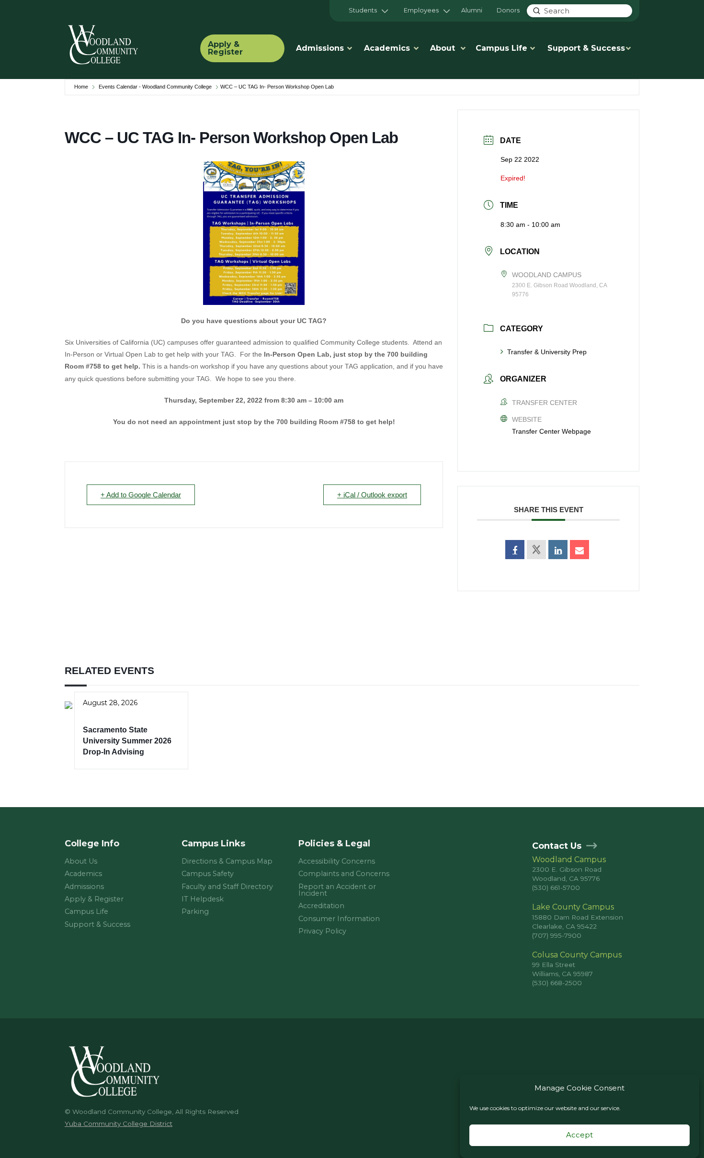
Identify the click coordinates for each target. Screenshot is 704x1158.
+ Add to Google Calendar (141, 495)
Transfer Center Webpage (551, 431)
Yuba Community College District (118, 1123)
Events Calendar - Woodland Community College (155, 87)
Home (81, 87)
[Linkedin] (558, 549)
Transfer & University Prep (547, 352)
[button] (368, 11)
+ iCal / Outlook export (372, 495)
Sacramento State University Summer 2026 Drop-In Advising (127, 741)
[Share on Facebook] (514, 549)
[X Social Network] (536, 549)
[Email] (579, 549)
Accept (579, 1135)
